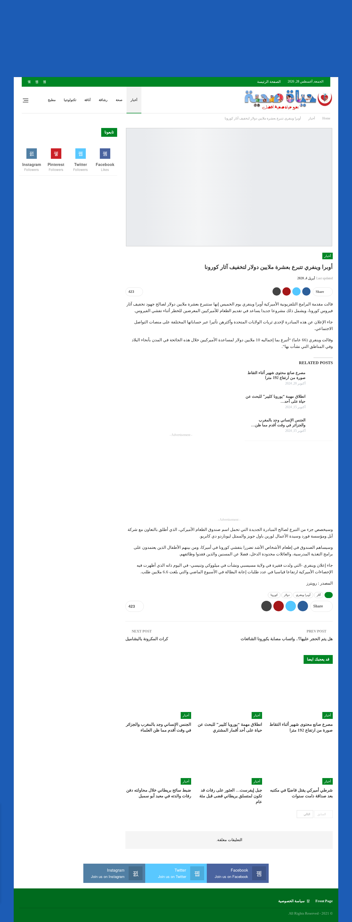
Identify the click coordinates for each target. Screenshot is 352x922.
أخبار (134, 100)
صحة (119, 100)
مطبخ (52, 100)
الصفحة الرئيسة (269, 82)
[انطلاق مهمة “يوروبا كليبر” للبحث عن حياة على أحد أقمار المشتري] (321, 403)
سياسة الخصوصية (291, 901)
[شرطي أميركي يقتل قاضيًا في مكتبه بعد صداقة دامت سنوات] (300, 762)
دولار (287, 594)
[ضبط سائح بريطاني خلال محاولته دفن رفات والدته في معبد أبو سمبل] (158, 762)
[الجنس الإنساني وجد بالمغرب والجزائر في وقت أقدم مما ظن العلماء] (321, 426)
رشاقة (103, 100)
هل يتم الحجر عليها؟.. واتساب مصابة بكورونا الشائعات (287, 639)
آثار (319, 594)
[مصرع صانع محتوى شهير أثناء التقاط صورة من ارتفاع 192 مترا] (321, 379)
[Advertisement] (187, 38)
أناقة (87, 100)
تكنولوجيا (70, 100)
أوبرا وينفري (303, 594)
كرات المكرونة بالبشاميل (146, 639)
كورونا (274, 594)
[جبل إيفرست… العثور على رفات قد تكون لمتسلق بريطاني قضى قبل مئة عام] (229, 762)
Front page (324, 901)
